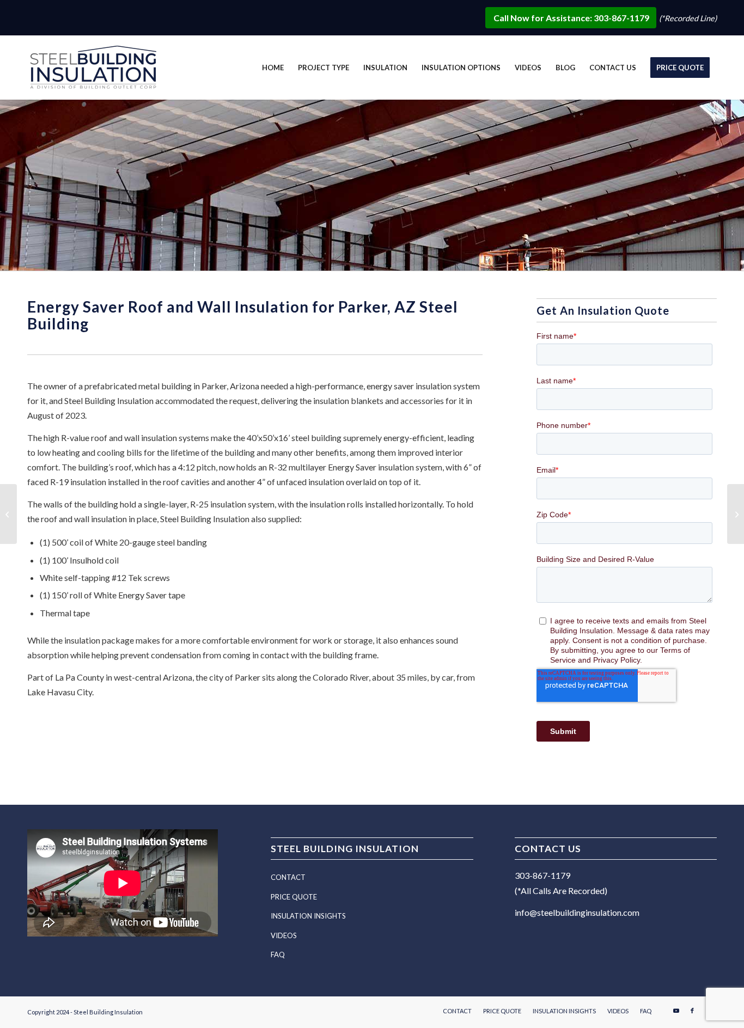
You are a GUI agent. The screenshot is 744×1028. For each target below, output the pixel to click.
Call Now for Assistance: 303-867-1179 (572, 18)
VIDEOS (284, 935)
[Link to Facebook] (692, 1010)
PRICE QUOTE (294, 896)
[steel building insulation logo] (95, 69)
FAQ (278, 954)
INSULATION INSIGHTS (308, 915)
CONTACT (288, 877)
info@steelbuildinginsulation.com (577, 912)
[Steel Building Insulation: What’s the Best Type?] (8, 514)
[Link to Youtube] (676, 1010)
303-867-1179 (542, 875)
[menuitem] (273, 67)
